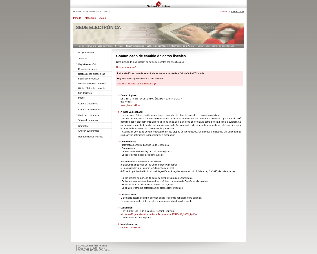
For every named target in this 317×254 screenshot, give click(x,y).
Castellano (237, 11)
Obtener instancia (125, 67)
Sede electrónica (105, 46)
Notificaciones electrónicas (91, 74)
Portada (77, 18)
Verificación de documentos (92, 83)
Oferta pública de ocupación (92, 88)
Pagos (81, 98)
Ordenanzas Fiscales (131, 227)
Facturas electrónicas (88, 78)
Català (224, 11)
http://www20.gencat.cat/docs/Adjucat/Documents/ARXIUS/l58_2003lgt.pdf (157, 214)
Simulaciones (85, 93)
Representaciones (87, 69)
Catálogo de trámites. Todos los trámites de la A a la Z (170, 46)
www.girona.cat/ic (129, 105)
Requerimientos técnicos (90, 136)
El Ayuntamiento (86, 52)
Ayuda (102, 18)
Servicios (119, 46)
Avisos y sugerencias (88, 131)
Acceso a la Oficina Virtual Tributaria (135, 83)
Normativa (83, 126)
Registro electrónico (135, 46)
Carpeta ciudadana (88, 103)
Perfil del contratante (88, 115)
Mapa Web (90, 18)
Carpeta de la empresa (89, 109)
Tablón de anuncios (88, 120)
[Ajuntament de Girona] (158, 7)
